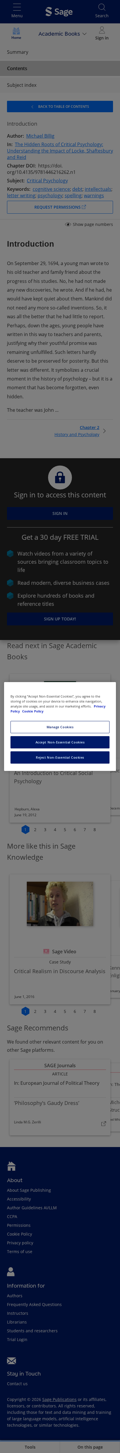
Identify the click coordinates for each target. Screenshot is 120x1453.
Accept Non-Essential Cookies (60, 742)
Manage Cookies (60, 727)
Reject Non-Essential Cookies (60, 757)
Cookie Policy (32, 711)
